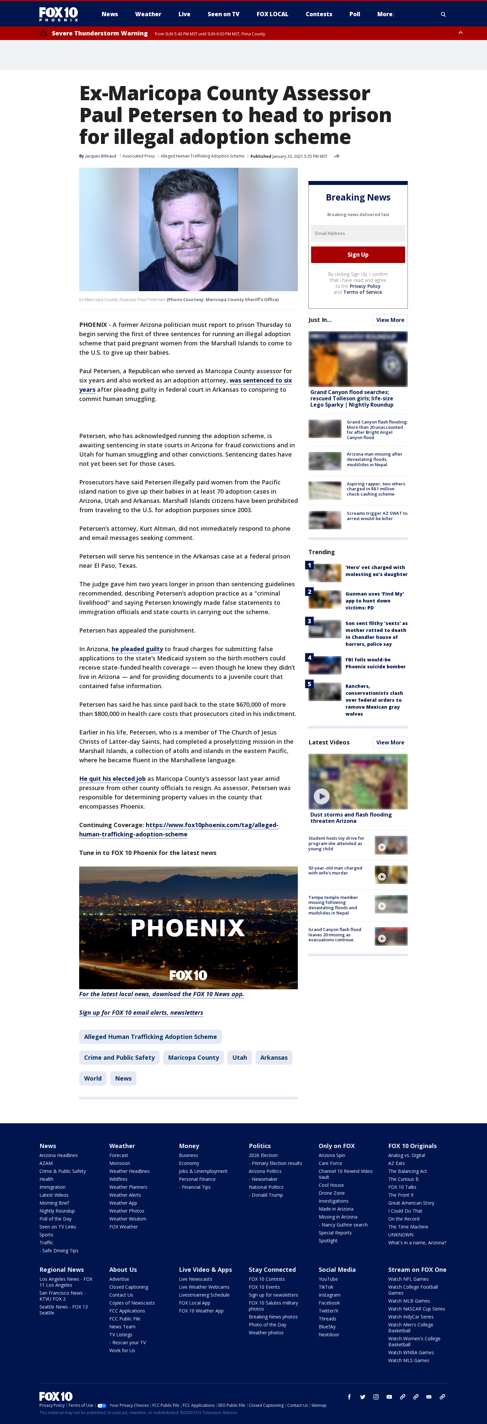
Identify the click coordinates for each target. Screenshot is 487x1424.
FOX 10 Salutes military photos (273, 1306)
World (93, 1078)
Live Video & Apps (205, 1269)
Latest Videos (329, 742)
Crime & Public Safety (62, 1171)
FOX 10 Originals (412, 1146)
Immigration (52, 1187)
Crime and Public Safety (119, 1057)
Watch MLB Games (409, 1301)
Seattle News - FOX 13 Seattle (63, 1310)
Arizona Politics (265, 1171)
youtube (389, 1397)
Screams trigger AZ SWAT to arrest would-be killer (377, 515)
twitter (362, 1397)
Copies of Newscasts (132, 1303)
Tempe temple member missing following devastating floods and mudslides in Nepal (333, 905)
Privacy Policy (365, 286)
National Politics (266, 1187)
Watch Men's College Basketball (410, 1327)
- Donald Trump (266, 1195)
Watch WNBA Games (411, 1352)
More (385, 14)
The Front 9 (400, 1195)
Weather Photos (126, 1211)
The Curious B (403, 1179)
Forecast (118, 1155)
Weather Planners (128, 1187)
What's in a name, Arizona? (417, 1242)
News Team (122, 1326)
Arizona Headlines (58, 1155)
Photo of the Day (267, 1324)
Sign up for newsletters (273, 1295)
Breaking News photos (273, 1316)
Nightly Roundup (57, 1211)
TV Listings (121, 1334)
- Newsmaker (263, 1179)
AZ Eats (396, 1163)
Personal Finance (197, 1179)
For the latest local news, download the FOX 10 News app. (161, 994)
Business (188, 1155)
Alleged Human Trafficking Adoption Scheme (202, 156)
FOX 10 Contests (267, 1279)
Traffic (46, 1242)
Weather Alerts (125, 1195)
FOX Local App (194, 1303)
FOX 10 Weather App (201, 1311)
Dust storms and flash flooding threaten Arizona (351, 817)
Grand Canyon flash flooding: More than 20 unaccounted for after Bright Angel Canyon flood (377, 429)
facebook (349, 1397)
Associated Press (139, 156)
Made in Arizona (336, 1209)
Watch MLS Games (408, 1360)
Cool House (331, 1185)
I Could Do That (405, 1211)
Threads (327, 1318)
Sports (46, 1234)
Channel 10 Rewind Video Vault (346, 1174)
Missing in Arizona (338, 1217)
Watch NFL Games (408, 1279)
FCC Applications (127, 1311)
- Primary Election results (275, 1163)
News (123, 1078)
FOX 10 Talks (402, 1187)
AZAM (46, 1163)
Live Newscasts (195, 1279)
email (429, 1397)
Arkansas (274, 1057)
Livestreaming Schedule (204, 1295)
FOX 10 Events (264, 1287)
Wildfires (118, 1179)
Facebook (329, 1303)
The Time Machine (408, 1227)
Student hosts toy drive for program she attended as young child (336, 843)
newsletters (442, 1397)
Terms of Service (362, 292)
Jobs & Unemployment (203, 1171)
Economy (189, 1163)
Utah (239, 1057)
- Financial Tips (195, 1187)
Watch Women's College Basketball (414, 1341)
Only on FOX (337, 1146)
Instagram (330, 1295)
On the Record (403, 1219)
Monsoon (119, 1163)
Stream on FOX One (417, 1269)
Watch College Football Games (413, 1290)
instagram (376, 1397)
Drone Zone (332, 1193)
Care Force (330, 1163)
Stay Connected (272, 1269)
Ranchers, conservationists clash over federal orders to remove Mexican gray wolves (374, 700)
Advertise (119, 1279)
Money (189, 1146)
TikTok (326, 1287)
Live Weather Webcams (204, 1287)
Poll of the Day (55, 1219)
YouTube (328, 1279)
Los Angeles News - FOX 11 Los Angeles (65, 1282)
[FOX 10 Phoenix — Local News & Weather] (61, 14)
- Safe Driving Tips (59, 1250)
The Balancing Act (407, 1171)
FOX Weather (123, 1227)
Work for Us (122, 1350)
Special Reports (335, 1232)
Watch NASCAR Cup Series (416, 1309)
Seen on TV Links (57, 1227)
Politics (260, 1146)
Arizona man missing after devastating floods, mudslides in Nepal (375, 459)
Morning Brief (54, 1203)
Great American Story (411, 1203)
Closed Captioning (128, 1287)
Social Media (337, 1269)
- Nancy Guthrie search (343, 1225)
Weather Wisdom (127, 1219)
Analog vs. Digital (406, 1155)
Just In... (320, 320)
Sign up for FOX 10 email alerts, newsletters (141, 1012)
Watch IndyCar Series (411, 1316)
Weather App (123, 1203)
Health (46, 1179)
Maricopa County (193, 1057)
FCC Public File (124, 1318)
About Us (123, 1269)
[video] (358, 782)
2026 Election (263, 1155)
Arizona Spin (332, 1155)
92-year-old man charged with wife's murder (335, 870)
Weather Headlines (129, 1171)
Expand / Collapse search (444, 14)
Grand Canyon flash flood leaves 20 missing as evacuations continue (334, 934)
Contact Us (121, 1295)
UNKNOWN (400, 1234)
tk (402, 1397)
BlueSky (327, 1326)
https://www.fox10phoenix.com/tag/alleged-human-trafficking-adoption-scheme (179, 829)
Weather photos (266, 1332)
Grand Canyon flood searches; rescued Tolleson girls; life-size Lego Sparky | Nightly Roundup (352, 398)
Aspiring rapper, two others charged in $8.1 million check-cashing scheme (376, 489)
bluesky (415, 1397)
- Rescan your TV (127, 1342)
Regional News (61, 1269)
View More (390, 320)
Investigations (334, 1201)
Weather (122, 1146)
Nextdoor (329, 1334)
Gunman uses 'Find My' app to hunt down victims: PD (375, 601)
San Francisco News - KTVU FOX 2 (62, 1296)
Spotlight (328, 1240)
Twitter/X (328, 1311)
